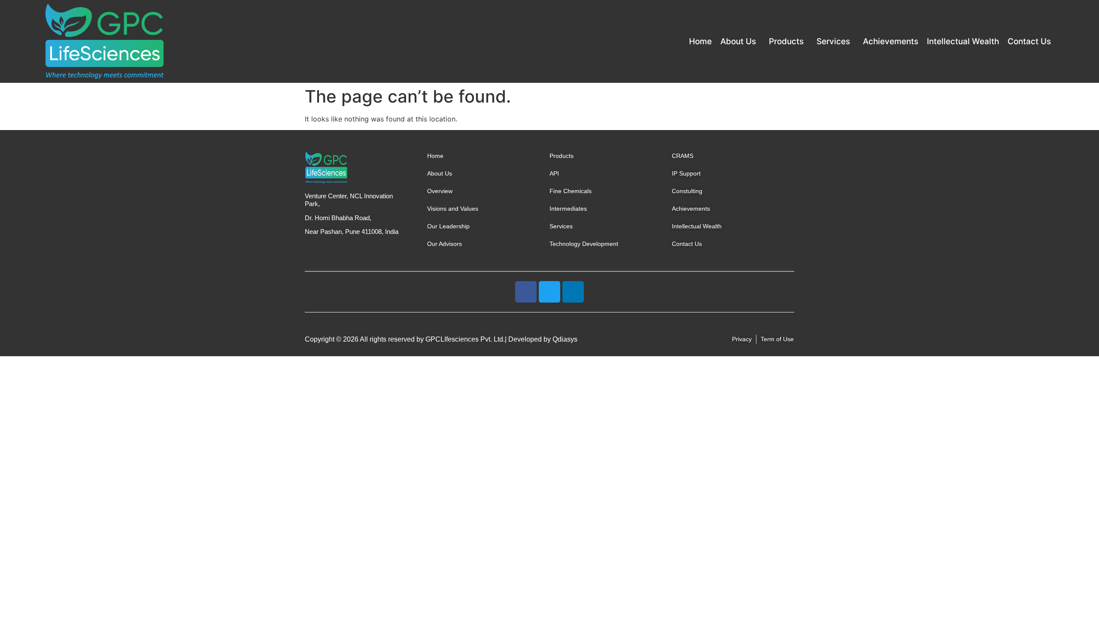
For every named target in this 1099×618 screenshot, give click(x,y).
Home (700, 41)
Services (833, 41)
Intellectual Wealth (963, 41)
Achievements (890, 41)
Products (786, 41)
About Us (738, 41)
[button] (740, 41)
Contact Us (1029, 41)
